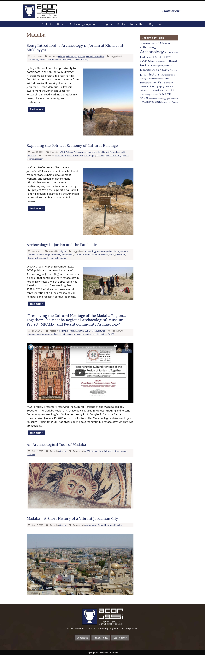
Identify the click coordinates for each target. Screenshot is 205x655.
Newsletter (137, 24)
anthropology (148, 47)
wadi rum (167, 102)
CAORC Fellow (162, 57)
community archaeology (38, 254)
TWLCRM (145, 101)
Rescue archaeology (36, 258)
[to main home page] (40, 11)
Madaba (76, 59)
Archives (168, 52)
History (164, 70)
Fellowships (71, 56)
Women (175, 102)
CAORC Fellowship (149, 61)
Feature (167, 66)
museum (71, 334)
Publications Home (52, 24)
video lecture (157, 101)
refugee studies (152, 94)
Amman (166, 43)
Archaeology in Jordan (83, 24)
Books (121, 24)
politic (123, 152)
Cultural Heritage (75, 155)
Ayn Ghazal (123, 251)
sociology (162, 98)
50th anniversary (147, 43)
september (153, 99)
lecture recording (167, 75)
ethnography (89, 155)
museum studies (83, 334)
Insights (107, 24)
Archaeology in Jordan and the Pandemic (62, 244)
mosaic (62, 334)
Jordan (123, 451)
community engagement (62, 254)
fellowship (153, 70)
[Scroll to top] (198, 641)
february (174, 66)
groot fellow (45, 59)
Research (31, 155)
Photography (156, 86)
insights (89, 152)
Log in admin (120, 637)
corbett (162, 62)
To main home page (102, 617)
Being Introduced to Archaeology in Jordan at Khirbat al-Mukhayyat (75, 47)
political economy (113, 155)
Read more (35, 109)
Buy (151, 24)
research (39, 159)
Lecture (70, 330)
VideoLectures (98, 330)
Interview (173, 70)
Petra (111, 254)
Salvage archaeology (56, 258)
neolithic (153, 82)
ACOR (62, 152)
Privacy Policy (101, 637)
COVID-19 (79, 254)
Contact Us (82, 637)
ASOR (176, 53)
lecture (154, 74)
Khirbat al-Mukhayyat (62, 59)
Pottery (84, 59)
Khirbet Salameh (92, 254)
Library (143, 78)
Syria (168, 99)
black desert (146, 57)
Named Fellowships (95, 56)
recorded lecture (99, 334)
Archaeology (33, 59)
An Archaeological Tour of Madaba (56, 444)
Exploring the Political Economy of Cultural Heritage (72, 145)
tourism (174, 98)
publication (120, 254)
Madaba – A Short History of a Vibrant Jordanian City (72, 518)
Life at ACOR (152, 78)
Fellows (61, 56)
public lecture (160, 90)
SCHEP (88, 330)
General (62, 451)
